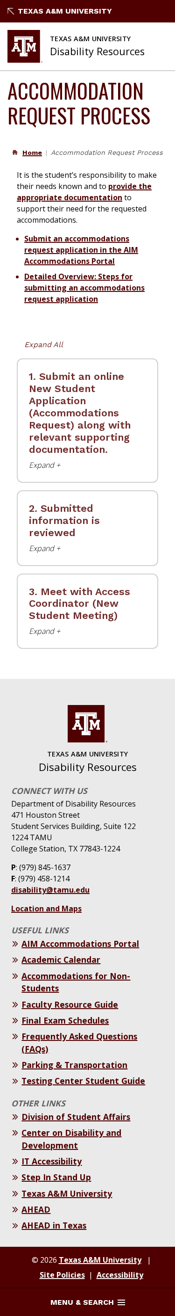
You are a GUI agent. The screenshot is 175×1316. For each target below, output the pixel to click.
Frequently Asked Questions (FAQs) (79, 1042)
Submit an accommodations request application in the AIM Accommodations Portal (81, 249)
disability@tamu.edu (50, 890)
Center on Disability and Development (71, 1138)
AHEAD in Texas (53, 1225)
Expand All (43, 344)
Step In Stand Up (56, 1177)
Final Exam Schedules (65, 1020)
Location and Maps (46, 908)
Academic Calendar (60, 959)
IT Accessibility (51, 1161)
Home (32, 152)
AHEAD (35, 1209)
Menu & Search (82, 1302)
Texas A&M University (65, 11)
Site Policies (62, 1275)
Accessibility (120, 1275)
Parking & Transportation (74, 1064)
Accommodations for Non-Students (75, 982)
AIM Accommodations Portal (80, 943)
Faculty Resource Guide (69, 1004)
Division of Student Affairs (75, 1116)
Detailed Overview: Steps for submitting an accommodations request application (84, 287)
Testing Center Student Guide (83, 1080)
